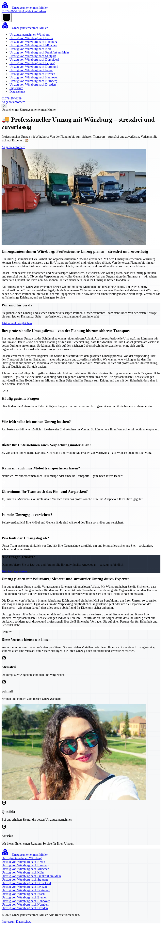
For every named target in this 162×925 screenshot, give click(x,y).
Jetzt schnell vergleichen (17, 323)
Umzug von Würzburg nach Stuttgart (32, 56)
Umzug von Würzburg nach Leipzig (32, 63)
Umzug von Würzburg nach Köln (30, 49)
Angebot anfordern (34, 11)
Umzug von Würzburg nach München (33, 45)
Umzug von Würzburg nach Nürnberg (33, 81)
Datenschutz (17, 91)
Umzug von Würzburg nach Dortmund (33, 66)
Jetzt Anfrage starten (14, 571)
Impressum (16, 88)
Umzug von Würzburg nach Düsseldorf (34, 59)
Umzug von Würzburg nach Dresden (32, 84)
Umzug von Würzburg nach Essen (31, 70)
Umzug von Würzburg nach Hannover (33, 77)
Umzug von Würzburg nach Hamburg (33, 41)
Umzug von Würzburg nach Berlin (31, 38)
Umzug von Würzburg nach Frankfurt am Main (39, 52)
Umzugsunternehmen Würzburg (29, 34)
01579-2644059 (12, 11)
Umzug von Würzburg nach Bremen (32, 73)
